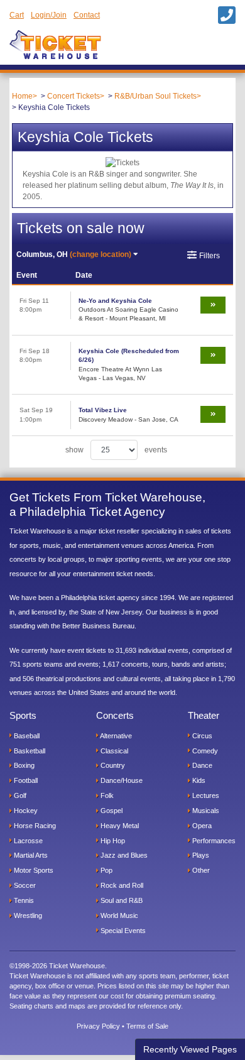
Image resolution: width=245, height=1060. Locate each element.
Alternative (115, 736)
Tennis (23, 900)
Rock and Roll (121, 885)
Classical (113, 751)
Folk (106, 795)
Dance (201, 765)
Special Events (122, 930)
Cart (16, 15)
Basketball (28, 751)
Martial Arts (30, 855)
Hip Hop (112, 840)
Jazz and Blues (123, 855)
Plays (199, 855)
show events (116, 449)
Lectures (204, 795)
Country (112, 765)
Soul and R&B (121, 900)
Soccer (24, 885)
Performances (213, 840)
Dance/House (121, 780)
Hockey (25, 810)
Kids (197, 780)
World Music (118, 915)
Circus (201, 736)
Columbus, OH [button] (73, 254)
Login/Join (49, 15)
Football (25, 780)
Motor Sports (32, 870)
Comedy (204, 751)
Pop (105, 870)
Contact (87, 15)
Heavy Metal (119, 825)
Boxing (23, 765)
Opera (201, 825)
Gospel (110, 810)
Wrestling (27, 915)
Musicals (204, 810)
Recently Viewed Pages (190, 1049)
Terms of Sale (147, 1026)
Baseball (26, 736)
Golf (19, 795)
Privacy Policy (98, 1026)
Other (200, 870)
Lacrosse (27, 840)
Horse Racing (34, 825)
